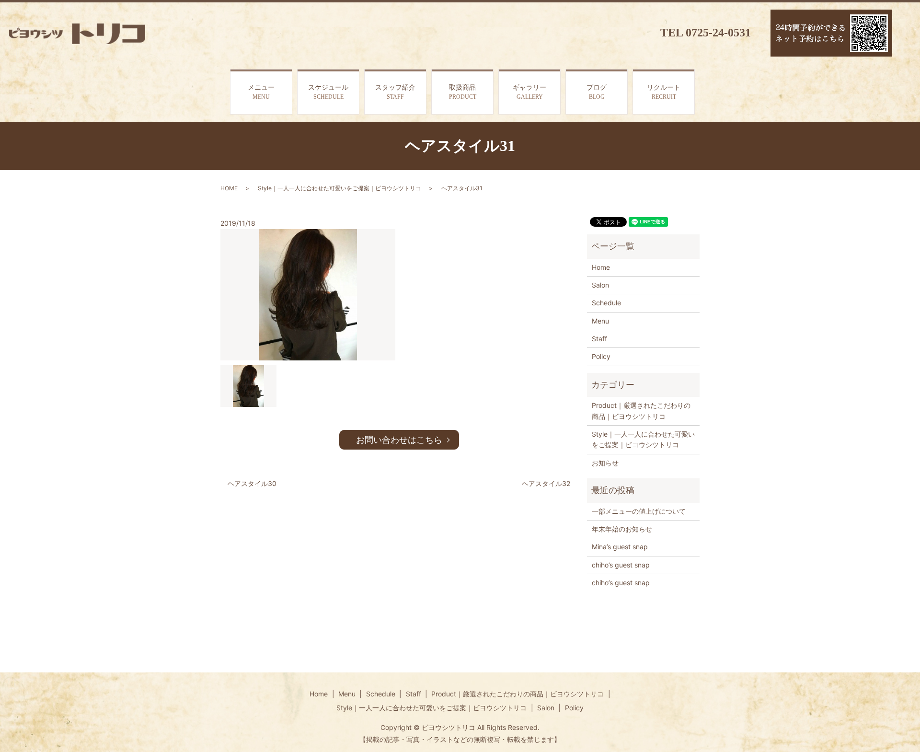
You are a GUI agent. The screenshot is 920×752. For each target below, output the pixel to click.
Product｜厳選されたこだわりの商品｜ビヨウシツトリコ (641, 410)
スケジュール (328, 92)
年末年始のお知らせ (622, 529)
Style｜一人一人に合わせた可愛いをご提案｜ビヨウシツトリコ (339, 188)
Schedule (606, 303)
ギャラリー (529, 92)
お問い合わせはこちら (399, 440)
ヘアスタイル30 (252, 483)
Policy (601, 356)
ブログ (596, 92)
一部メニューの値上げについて (639, 511)
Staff (599, 339)
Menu (600, 321)
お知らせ (605, 463)
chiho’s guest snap (621, 565)
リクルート (663, 92)
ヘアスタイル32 (546, 483)
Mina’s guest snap (620, 547)
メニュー (261, 92)
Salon (600, 285)
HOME (229, 188)
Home (601, 267)
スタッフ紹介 (395, 92)
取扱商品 (462, 92)
